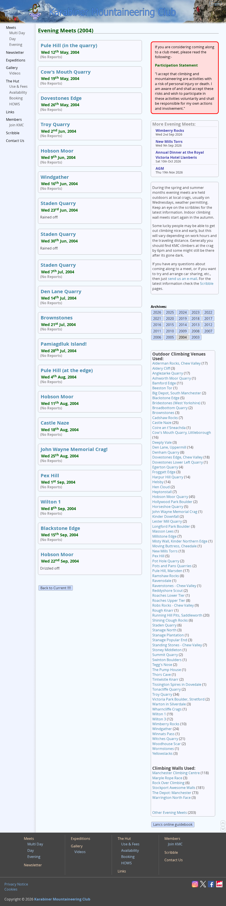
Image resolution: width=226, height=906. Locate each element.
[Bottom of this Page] (223, 829)
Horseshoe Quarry (167, 506)
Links (10, 112)
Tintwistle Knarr (165, 679)
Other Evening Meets (169, 812)
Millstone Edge (164, 536)
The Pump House (166, 669)
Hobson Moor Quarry (170, 496)
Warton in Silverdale (169, 704)
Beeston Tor (162, 388)
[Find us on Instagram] (196, 883)
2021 (157, 318)
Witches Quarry (165, 738)
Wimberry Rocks (170, 130)
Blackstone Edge (60, 528)
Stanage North (164, 630)
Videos (15, 73)
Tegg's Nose (162, 664)
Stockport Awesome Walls (173, 787)
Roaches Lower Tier (168, 595)
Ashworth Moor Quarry (171, 378)
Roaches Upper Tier (168, 600)
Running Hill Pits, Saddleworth (177, 615)
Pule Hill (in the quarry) (69, 45)
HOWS (14, 104)
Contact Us (15, 140)
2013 (196, 324)
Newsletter (15, 52)
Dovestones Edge (61, 98)
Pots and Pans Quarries (172, 565)
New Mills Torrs (169, 141)
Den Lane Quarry (61, 291)
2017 (208, 318)
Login (215, 3)
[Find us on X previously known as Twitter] (204, 883)
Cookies (10, 889)
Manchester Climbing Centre (176, 772)
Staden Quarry (58, 203)
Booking (16, 98)
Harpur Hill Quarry (167, 477)
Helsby (158, 481)
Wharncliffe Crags (167, 709)
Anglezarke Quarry (167, 373)
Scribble (12, 132)
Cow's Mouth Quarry (66, 71)
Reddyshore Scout (167, 590)
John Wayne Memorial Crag (174, 511)
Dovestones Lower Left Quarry (177, 462)
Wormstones (163, 748)
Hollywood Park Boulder (172, 501)
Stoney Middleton (167, 649)
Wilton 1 (51, 501)
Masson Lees (163, 531)
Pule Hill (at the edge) (67, 370)
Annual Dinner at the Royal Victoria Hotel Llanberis (180, 155)
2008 (196, 331)
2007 (208, 331)
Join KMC (16, 125)
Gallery (12, 67)
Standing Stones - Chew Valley (177, 645)
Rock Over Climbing (168, 782)
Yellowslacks (162, 753)
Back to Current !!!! (55, 587)
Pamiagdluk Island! (64, 343)
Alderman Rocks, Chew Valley (176, 363)
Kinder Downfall (165, 516)
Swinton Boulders (167, 659)
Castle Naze (55, 422)
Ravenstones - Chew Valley (174, 585)
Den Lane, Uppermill (169, 447)
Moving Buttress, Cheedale (174, 546)
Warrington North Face (171, 797)
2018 (196, 318)
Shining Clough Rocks (170, 620)
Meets (11, 27)
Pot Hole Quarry (165, 561)
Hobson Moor (57, 150)
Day (12, 38)
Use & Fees (18, 86)
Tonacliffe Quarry (166, 689)
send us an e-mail (182, 278)
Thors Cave (161, 674)
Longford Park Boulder (171, 526)
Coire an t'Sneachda (169, 427)
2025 (170, 312)
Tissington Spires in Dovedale (176, 684)
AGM (160, 168)
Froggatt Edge (163, 472)
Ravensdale (161, 580)
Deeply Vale (162, 442)
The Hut (12, 81)
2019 (183, 318)
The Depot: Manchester (171, 792)
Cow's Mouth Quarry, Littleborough (181, 432)
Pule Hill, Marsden (167, 570)
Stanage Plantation (168, 635)
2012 (208, 324)
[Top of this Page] (223, 823)
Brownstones (57, 317)
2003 (196, 337)
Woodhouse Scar (166, 743)
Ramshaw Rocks (165, 575)
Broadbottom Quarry (170, 407)
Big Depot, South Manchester (176, 393)
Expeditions (15, 60)
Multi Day (17, 32)
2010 (170, 331)
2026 (157, 312)
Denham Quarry (165, 452)
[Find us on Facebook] (212, 883)
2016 (157, 324)
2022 (208, 312)
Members (14, 119)
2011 (157, 331)
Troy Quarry (55, 124)
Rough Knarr (162, 610)
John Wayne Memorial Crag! (74, 449)
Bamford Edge (164, 383)
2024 (183, 312)
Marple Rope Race (167, 778)
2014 (183, 324)
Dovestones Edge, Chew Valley (177, 457)
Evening (15, 44)
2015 (170, 324)
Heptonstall (162, 491)
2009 (183, 331)
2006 (157, 337)
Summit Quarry (165, 654)
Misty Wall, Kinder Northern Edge (179, 541)
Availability (18, 92)
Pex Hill (50, 475)
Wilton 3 (159, 719)
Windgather (55, 176)
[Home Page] (35, 11)
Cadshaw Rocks (165, 417)
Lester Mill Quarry (167, 521)
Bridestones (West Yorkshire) (176, 403)
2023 (196, 312)
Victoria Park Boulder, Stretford (178, 699)
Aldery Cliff (161, 368)
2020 (170, 318)
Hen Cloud (161, 487)
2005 (170, 337)
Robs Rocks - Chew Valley (173, 605)
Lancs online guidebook (172, 824)
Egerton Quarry (165, 467)
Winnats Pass (163, 733)
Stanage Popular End (169, 640)
